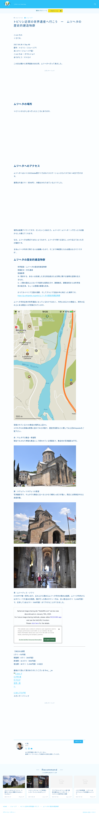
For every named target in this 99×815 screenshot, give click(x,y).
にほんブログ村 (20, 693)
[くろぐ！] (7, 4)
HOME (5, 806)
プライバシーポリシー (9, 812)
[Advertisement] (49, 87)
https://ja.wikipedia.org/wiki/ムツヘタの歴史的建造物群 (39, 296)
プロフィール (54, 11)
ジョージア (29, 17)
